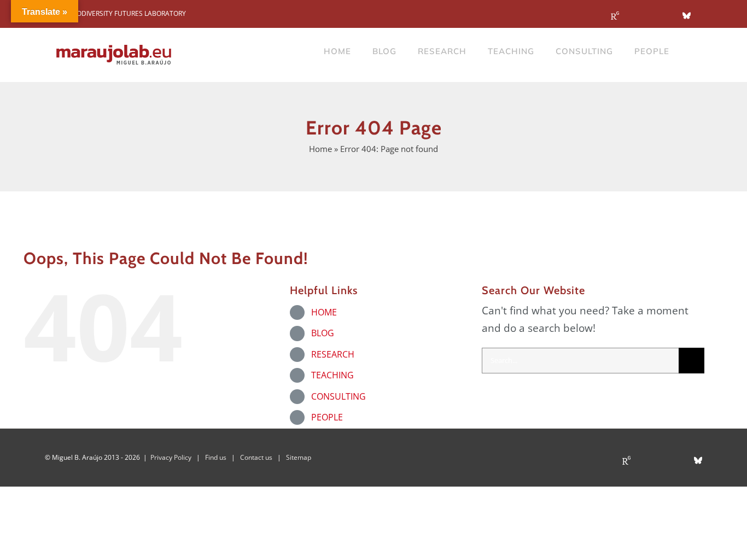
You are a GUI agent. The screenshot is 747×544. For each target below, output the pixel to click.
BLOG (322, 333)
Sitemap (298, 457)
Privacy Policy (170, 457)
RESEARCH (332, 354)
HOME (324, 312)
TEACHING (332, 375)
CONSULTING (338, 396)
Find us (215, 457)
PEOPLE (327, 417)
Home (320, 148)
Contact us (256, 457)
